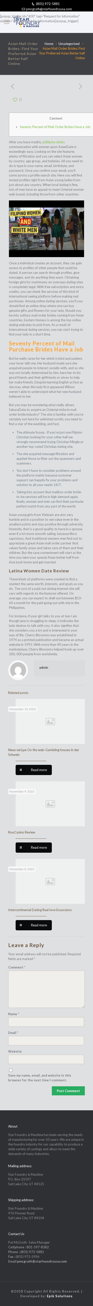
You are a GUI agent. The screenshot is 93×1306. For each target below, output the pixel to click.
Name (13, 1014)
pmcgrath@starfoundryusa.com (49, 9)
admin (43, 667)
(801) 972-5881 (48, 4)
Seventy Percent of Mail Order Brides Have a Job (55, 127)
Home (49, 44)
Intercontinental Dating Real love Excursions (40, 910)
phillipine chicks (53, 142)
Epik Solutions (60, 1296)
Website (15, 1051)
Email (13, 1033)
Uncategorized (69, 44)
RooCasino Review (21, 832)
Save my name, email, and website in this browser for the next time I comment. (39, 1077)
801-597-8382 (38, 1247)
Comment (16, 967)
